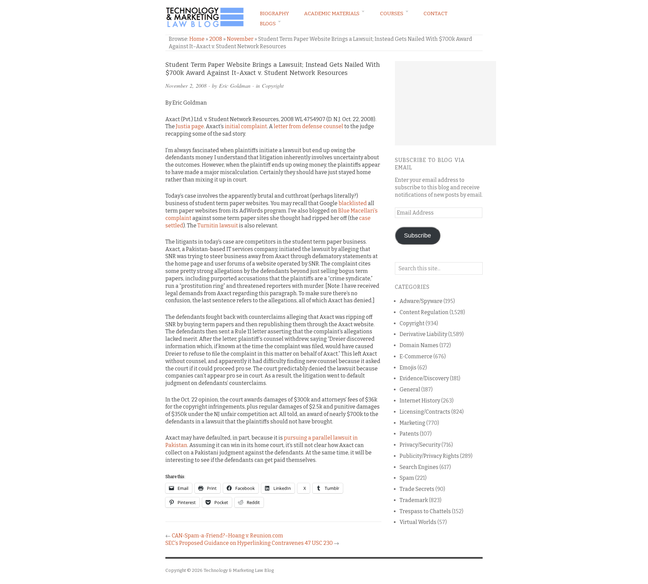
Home (197, 39)
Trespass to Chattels (425, 511)
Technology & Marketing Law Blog (239, 570)
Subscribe (417, 235)
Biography (274, 13)
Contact (436, 13)
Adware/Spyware (421, 301)
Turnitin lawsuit (217, 225)
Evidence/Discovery (424, 378)
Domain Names (419, 345)
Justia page (190, 126)
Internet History (420, 400)
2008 (215, 39)
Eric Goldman (234, 85)
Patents (409, 433)
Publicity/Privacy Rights (429, 456)
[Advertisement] (445, 103)
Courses (391, 13)
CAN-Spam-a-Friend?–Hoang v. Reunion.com (227, 535)
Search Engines (419, 467)
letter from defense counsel (308, 126)
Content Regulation (424, 312)
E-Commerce (416, 356)
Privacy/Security (420, 445)
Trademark (414, 500)
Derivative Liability (423, 334)
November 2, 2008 (186, 85)
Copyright (273, 85)
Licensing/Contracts (425, 412)
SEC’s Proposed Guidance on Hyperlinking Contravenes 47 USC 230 (249, 543)
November (240, 39)
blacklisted (353, 203)
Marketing (412, 423)
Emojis (408, 367)
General (410, 389)
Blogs (268, 24)
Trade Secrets (417, 489)
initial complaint (246, 126)
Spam (407, 478)
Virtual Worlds (418, 522)
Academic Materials (331, 13)
